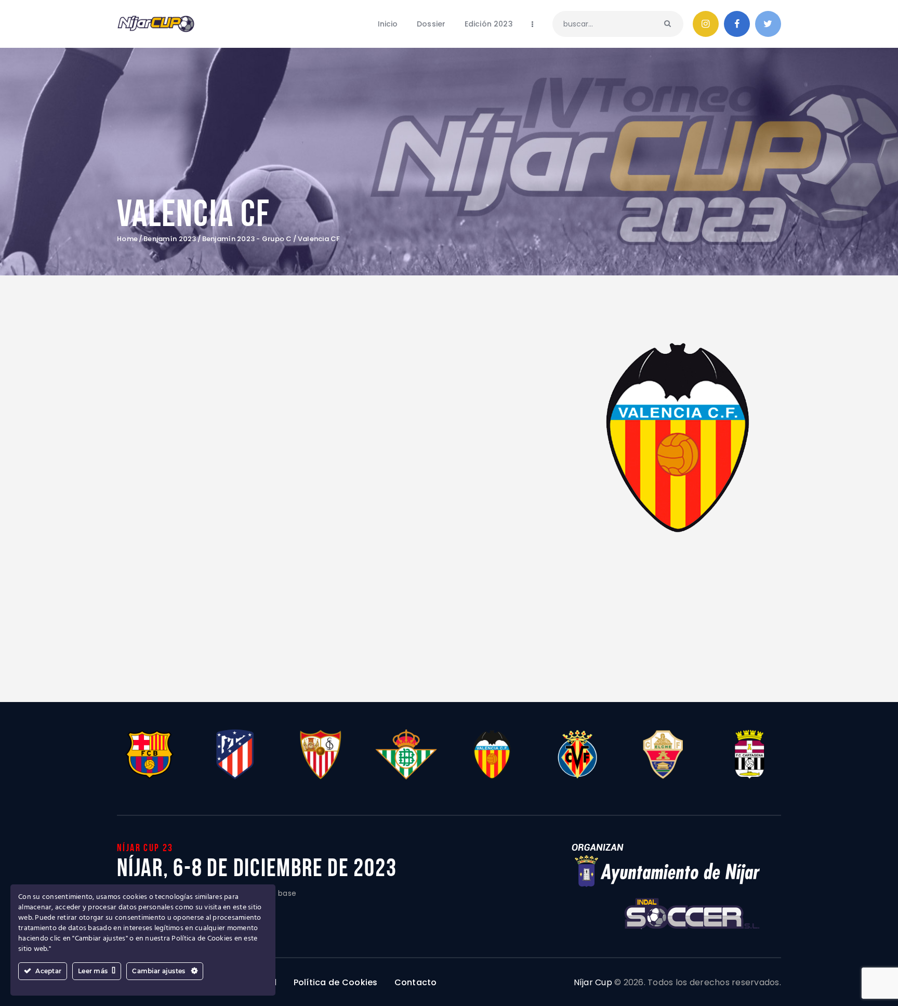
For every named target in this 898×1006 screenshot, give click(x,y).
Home (127, 239)
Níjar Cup (593, 982)
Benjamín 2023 (169, 239)
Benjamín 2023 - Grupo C (247, 239)
